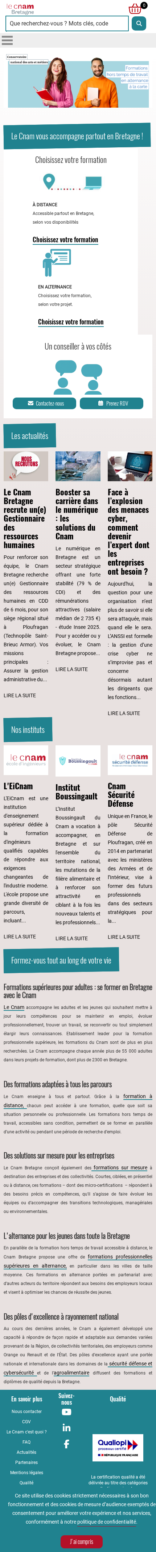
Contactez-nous (50, 403)
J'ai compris (81, 1541)
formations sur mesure (119, 1167)
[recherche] (139, 23)
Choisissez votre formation (65, 239)
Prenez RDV (117, 403)
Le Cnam (14, 1007)
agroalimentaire (71, 1373)
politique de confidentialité (106, 1522)
